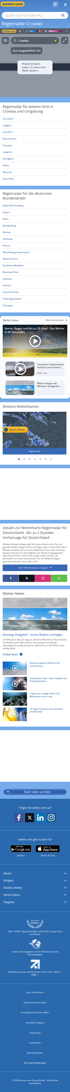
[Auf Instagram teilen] (43, 578)
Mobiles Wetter (13, 887)
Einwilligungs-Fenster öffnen (35, 1012)
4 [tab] (35, 459)
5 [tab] (40, 459)
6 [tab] (46, 459)
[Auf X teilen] (27, 578)
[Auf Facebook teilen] (11, 578)
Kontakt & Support (35, 1022)
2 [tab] (24, 459)
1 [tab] (19, 459)
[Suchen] (62, 15)
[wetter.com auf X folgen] (29, 818)
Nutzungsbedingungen (35, 1062)
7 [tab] (51, 459)
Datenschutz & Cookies (35, 1002)
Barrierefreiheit (35, 1052)
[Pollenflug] (55, 4)
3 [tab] (29, 459)
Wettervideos (12, 895)
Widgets (8, 880)
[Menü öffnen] (64, 4)
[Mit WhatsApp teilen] (59, 578)
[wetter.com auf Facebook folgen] (18, 817)
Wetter (8, 873)
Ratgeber (9, 902)
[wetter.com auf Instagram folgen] (51, 817)
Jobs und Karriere (35, 992)
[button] (35, 873)
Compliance (35, 1042)
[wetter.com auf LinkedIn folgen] (40, 817)
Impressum (35, 1032)
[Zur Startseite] (14, 4)
